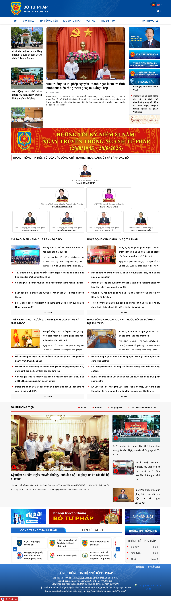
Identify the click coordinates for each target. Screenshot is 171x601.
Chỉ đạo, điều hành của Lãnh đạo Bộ (36, 239)
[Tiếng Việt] (153, 4)
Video (83, 407)
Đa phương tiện (22, 407)
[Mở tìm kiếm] (158, 11)
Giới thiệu (28, 20)
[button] (158, 20)
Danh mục (148, 20)
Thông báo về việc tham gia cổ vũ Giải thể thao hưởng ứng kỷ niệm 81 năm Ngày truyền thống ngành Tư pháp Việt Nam (145, 96)
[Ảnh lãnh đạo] (144, 37)
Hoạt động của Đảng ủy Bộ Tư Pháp (112, 239)
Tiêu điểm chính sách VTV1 (143, 407)
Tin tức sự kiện (49, 20)
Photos (98, 407)
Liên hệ (140, 566)
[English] (158, 4)
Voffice (90, 20)
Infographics (116, 407)
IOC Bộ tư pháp (72, 20)
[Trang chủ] (16, 20)
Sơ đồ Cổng (154, 566)
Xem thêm (47, 312)
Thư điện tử (108, 20)
